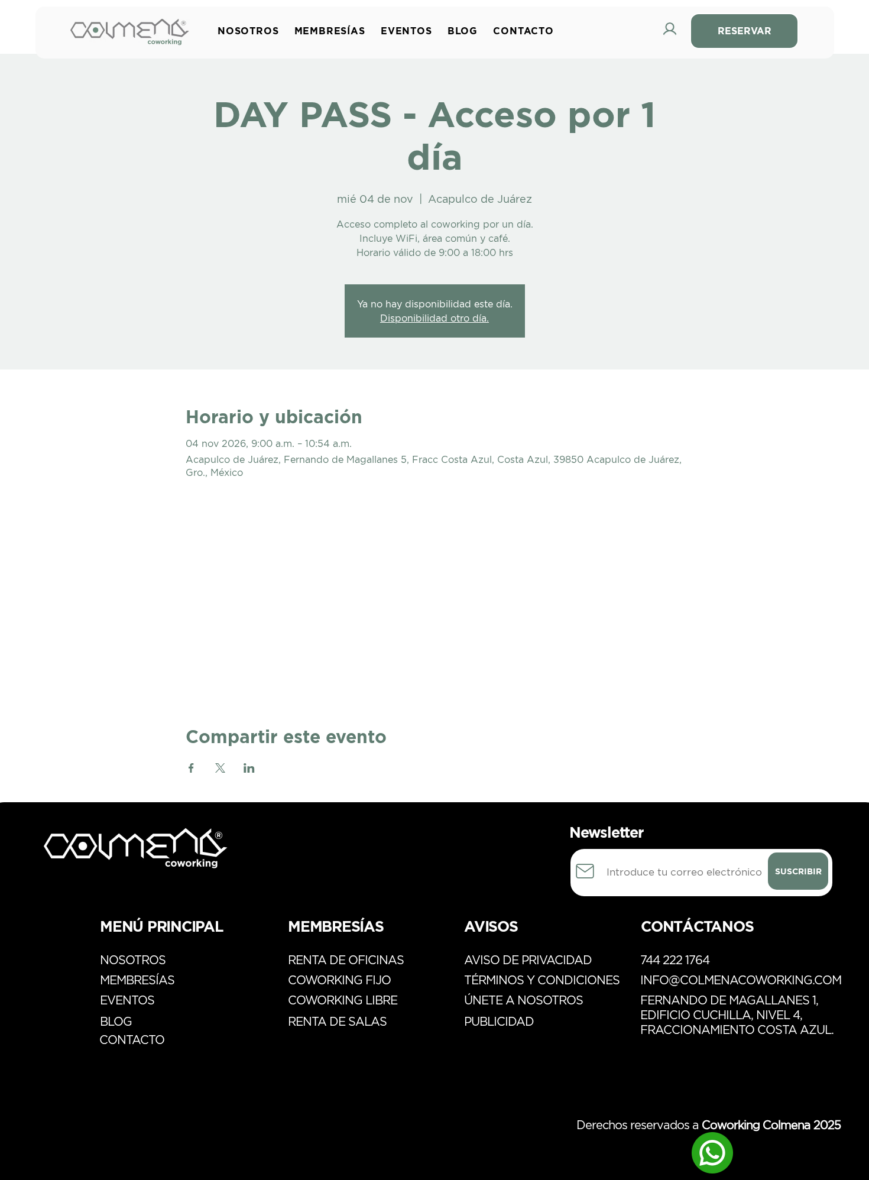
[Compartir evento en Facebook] (191, 768)
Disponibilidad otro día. (434, 318)
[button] (333, 31)
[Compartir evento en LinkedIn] (249, 768)
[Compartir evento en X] (220, 768)
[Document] (585, 871)
